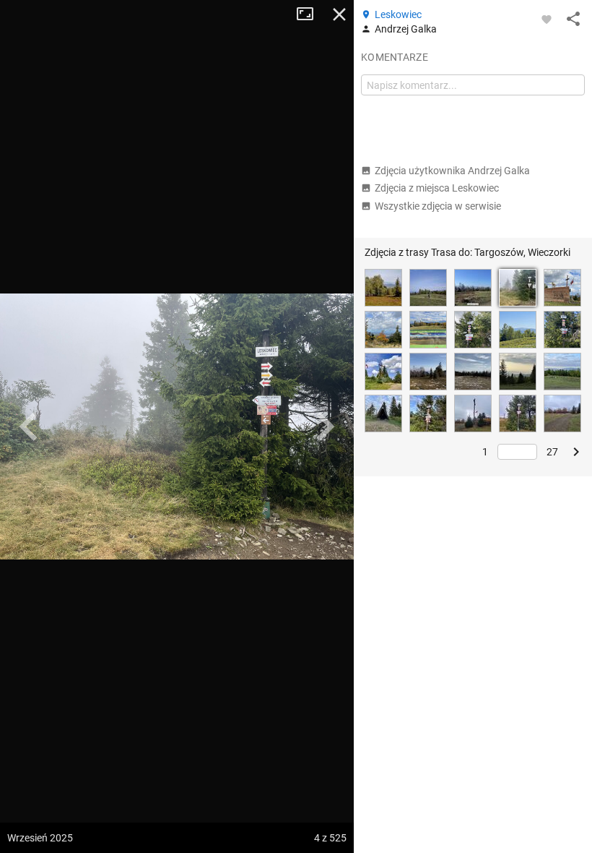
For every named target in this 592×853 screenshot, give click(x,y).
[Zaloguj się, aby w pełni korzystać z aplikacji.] (546, 19)
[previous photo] (29, 426)
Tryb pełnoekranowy (310, 14)
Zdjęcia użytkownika (452, 170)
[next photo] (325, 426)
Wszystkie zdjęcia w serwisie (438, 206)
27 (552, 452)
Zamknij (339, 14)
